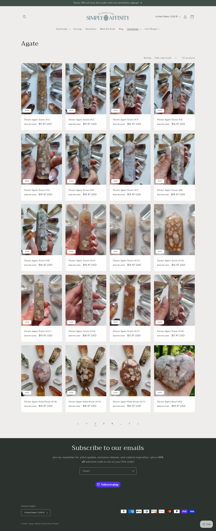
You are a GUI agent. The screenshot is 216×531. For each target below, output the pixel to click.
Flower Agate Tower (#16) (82, 331)
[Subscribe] (132, 471)
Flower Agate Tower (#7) (125, 190)
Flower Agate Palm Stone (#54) (40, 402)
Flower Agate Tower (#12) (82, 260)
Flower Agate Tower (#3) (125, 119)
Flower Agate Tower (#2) (81, 119)
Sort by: (147, 58)
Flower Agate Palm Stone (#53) (85, 402)
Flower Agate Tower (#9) (37, 260)
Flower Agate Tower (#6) (81, 190)
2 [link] (95, 423)
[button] (24, 16)
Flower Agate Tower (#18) (170, 331)
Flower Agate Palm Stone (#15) (129, 402)
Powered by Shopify (50, 524)
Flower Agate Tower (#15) (37, 331)
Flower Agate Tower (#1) (37, 119)
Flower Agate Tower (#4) (170, 119)
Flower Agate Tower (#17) (126, 331)
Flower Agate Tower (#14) (170, 260)
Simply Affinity (35, 524)
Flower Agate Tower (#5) (37, 190)
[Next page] (137, 423)
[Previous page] (78, 423)
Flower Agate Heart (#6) (169, 402)
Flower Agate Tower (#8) (170, 190)
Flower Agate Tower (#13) (126, 260)
